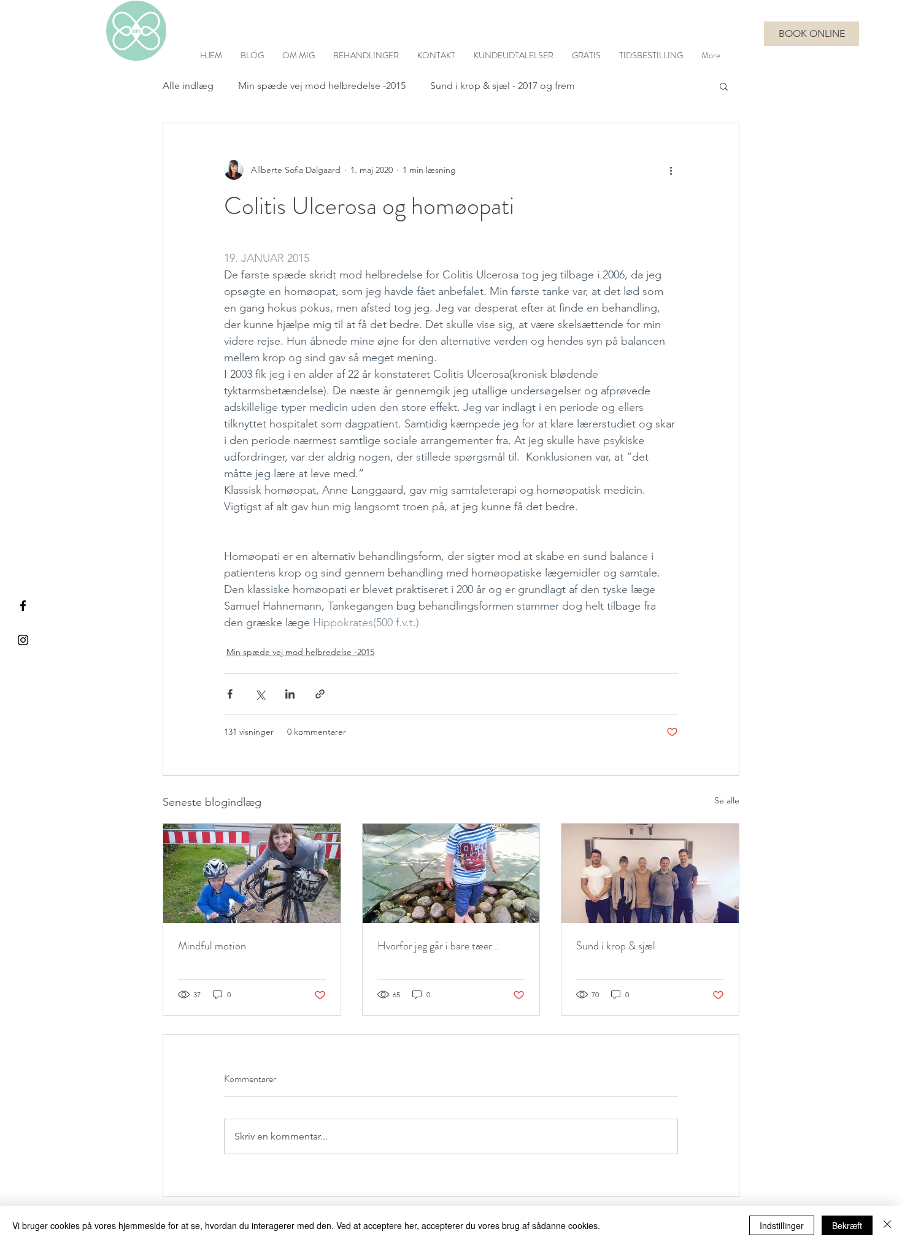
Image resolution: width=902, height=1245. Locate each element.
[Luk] (887, 1225)
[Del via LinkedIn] (290, 694)
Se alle (726, 800)
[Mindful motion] (252, 873)
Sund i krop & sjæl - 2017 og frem (502, 85)
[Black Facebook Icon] (23, 606)
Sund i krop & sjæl (615, 946)
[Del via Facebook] (230, 694)
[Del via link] (320, 694)
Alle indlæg (188, 85)
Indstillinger (782, 1225)
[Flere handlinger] (670, 170)
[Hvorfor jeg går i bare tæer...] (451, 873)
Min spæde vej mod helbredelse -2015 (322, 85)
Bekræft (847, 1225)
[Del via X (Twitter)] (260, 694)
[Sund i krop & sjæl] (650, 873)
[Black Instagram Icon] (23, 640)
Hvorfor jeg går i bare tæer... (438, 946)
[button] (724, 86)
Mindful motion (212, 946)
